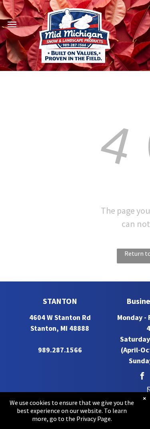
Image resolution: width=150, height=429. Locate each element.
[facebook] (142, 377)
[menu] (12, 24)
